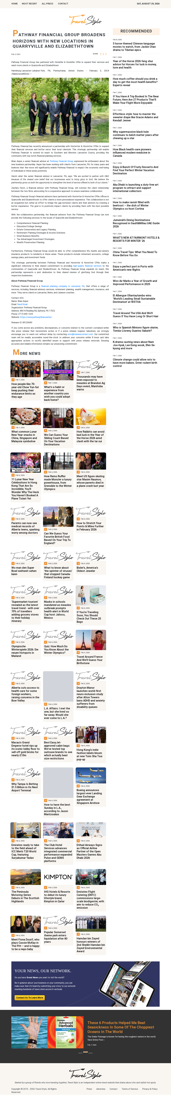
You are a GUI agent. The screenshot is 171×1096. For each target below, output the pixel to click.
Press (89, 1092)
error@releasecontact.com (80, 334)
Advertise (100, 1092)
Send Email (22, 304)
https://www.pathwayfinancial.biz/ (36, 317)
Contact (113, 1092)
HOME (14, 3)
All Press (47, 3)
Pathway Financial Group (61, 161)
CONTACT (63, 3)
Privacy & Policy (150, 1092)
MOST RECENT (29, 3)
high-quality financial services (87, 266)
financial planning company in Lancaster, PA (63, 286)
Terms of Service (130, 1092)
